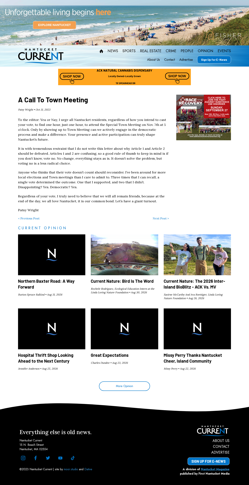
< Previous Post (29, 218)
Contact (169, 59)
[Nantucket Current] (208, 431)
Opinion (205, 51)
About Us (153, 59)
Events (224, 51)
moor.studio (71, 469)
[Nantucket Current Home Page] (41, 56)
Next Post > (161, 218)
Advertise (186, 59)
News (113, 51)
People (187, 51)
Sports (129, 51)
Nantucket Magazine (215, 469)
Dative (88, 469)
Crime (171, 51)
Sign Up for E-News (214, 59)
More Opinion (124, 386)
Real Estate (150, 51)
